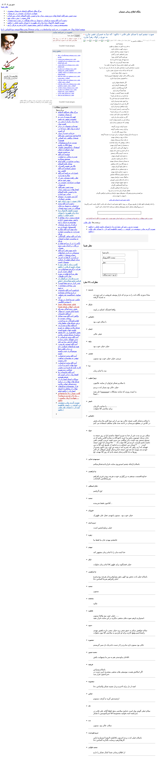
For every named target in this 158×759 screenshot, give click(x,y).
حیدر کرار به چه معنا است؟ (69, 283)
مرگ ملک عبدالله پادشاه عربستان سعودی (24, 11)
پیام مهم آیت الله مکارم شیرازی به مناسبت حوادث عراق (68, 231)
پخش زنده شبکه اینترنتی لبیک (66, 95)
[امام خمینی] (9, 56)
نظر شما (4, 7)
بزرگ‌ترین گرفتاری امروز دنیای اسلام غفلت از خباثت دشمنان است (69, 259)
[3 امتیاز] (98, 41)
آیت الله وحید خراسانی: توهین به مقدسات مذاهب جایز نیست (68, 358)
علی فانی (87, 222)
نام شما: (105, 253)
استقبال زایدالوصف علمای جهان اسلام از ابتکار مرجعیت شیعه (68, 149)
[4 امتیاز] (104, 41)
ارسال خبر (71, 29)
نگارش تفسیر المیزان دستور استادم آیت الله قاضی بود (67, 168)
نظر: (104, 262)
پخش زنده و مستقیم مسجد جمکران (68, 87)
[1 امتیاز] (86, 41)
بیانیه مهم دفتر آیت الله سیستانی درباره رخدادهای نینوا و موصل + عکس (68, 252)
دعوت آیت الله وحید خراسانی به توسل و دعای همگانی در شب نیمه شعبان (37, 20)
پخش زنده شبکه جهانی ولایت (66, 93)
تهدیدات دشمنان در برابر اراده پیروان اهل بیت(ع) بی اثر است (69, 128)
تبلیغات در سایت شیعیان (38, 29)
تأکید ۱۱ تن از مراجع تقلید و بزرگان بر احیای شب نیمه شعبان (69, 245)
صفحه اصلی (80, 29)
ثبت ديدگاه (107, 275)
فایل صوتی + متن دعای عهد (18, 18)
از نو (114, 275)
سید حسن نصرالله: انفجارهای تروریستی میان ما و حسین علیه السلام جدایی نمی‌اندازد (42, 16)
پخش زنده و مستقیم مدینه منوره (67, 59)
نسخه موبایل (14, 29)
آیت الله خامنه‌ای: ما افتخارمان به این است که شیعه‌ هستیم (68, 374)
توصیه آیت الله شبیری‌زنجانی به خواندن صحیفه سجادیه (67, 156)
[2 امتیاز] (92, 41)
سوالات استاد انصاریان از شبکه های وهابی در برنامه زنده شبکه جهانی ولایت (68, 381)
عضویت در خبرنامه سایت (57, 29)
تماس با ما (5, 29)
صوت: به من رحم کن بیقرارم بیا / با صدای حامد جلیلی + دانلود (113, 227)
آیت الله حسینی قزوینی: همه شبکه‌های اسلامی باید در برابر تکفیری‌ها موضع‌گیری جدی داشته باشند (68, 349)
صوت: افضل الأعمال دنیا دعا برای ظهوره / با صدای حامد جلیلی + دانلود (36, 23)
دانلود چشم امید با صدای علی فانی (119, 200)
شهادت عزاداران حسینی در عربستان (22, 13)
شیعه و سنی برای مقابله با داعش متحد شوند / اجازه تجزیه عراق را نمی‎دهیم (37, 25)
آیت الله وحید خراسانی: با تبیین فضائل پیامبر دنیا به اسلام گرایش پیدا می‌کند (68, 339)
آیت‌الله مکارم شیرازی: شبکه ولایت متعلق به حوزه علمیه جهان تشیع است (69, 327)
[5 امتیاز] (110, 41)
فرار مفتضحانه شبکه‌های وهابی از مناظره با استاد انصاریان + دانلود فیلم (68, 388)
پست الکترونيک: (108, 257)
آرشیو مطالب (24, 29)
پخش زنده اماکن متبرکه (67, 309)
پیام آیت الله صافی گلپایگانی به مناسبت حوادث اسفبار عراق (69, 238)
